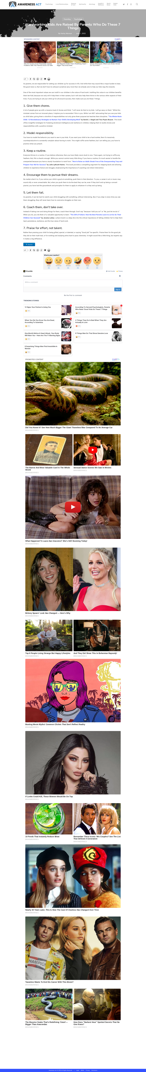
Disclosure (94, 1070)
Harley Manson (66, 33)
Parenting (67, 19)
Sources (30, 244)
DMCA (82, 1070)
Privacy (88, 1070)
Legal (77, 1070)
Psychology (78, 19)
